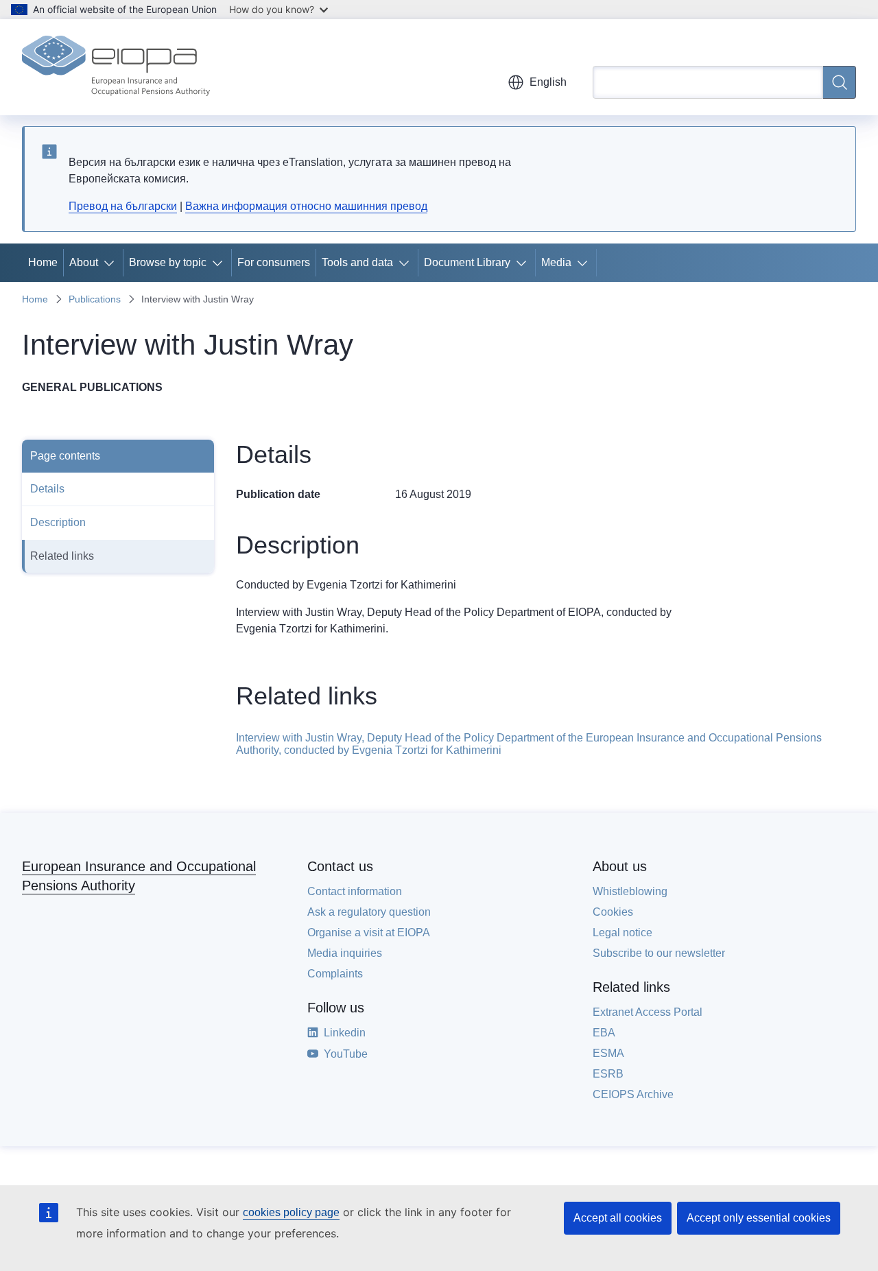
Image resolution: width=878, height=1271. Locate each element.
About (83, 262)
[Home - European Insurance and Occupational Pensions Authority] (116, 67)
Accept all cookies (617, 1218)
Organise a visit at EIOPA (368, 932)
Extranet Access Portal (647, 1012)
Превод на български (123, 206)
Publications (95, 299)
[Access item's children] (112, 262)
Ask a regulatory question (369, 912)
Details (47, 489)
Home (43, 262)
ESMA (608, 1053)
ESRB (608, 1074)
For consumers (273, 262)
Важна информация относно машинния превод (306, 206)
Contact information (354, 891)
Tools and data (357, 262)
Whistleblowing (630, 891)
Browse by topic (167, 262)
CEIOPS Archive (633, 1094)
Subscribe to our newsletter (659, 953)
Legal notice (622, 932)
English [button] (548, 82)
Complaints (335, 973)
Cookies (613, 912)
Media (556, 262)
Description (58, 522)
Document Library (467, 262)
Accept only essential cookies (759, 1218)
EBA (604, 1032)
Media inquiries (344, 953)
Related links (62, 556)
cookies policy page (291, 1212)
